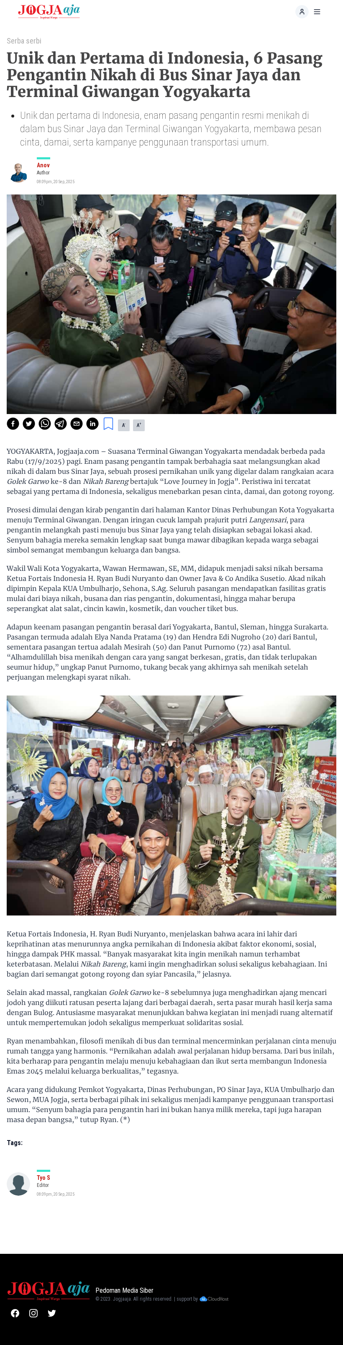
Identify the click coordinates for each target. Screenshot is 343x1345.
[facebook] (13, 423)
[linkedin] (92, 423)
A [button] (123, 425)
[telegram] (60, 423)
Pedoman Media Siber (124, 1290)
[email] (76, 423)
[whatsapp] (44, 423)
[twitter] (29, 423)
